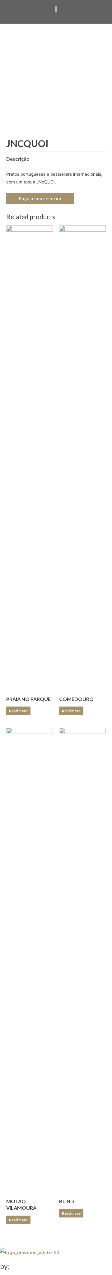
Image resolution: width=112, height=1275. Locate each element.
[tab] (56, 159)
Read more (18, 710)
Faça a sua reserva (40, 198)
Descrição (18, 159)
